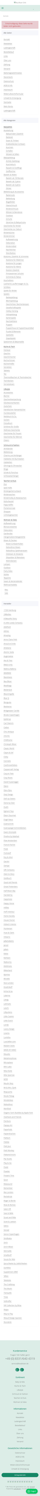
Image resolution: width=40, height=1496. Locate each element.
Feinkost (7, 350)
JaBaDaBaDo (9, 941)
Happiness (8, 899)
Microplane (8, 1062)
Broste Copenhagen (12, 715)
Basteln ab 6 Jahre (13, 185)
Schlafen (9, 151)
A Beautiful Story (10, 618)
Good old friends (10, 882)
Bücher (6, 396)
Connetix (7, 761)
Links (6, 56)
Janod (6, 945)
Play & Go (7, 1163)
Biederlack (8, 690)
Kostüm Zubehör (12, 270)
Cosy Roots (8, 777)
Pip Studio (8, 1159)
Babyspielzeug (9, 157)
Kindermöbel (11, 246)
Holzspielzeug (11, 314)
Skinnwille (7, 1251)
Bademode (10, 195)
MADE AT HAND (10, 1050)
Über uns (7, 60)
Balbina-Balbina (10, 669)
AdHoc (6, 631)
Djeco (6, 786)
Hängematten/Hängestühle (14, 537)
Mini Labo (8, 1066)
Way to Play (8, 1314)
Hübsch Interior (10, 924)
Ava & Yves (8, 660)
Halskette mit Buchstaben (14, 459)
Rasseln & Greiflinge (14, 168)
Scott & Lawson (10, 1221)
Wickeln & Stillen (12, 154)
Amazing (7, 635)
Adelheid (7, 627)
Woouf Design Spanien (13, 1318)
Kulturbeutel (8, 501)
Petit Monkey (9, 1150)
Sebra (6, 1226)
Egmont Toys (9, 811)
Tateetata (7, 1280)
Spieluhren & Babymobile (14, 341)
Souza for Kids (9, 1259)
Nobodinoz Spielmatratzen (16, 550)
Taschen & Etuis (20, 1398)
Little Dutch (8, 1020)
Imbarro (7, 937)
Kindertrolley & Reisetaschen (15, 498)
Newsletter (8, 43)
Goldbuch (8, 878)
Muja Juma (8, 1092)
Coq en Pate (8, 773)
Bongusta (7, 702)
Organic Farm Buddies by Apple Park (18, 1113)
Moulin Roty (8, 1083)
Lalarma (7, 995)
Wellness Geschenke (12, 430)
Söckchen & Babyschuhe (16, 222)
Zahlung (7, 64)
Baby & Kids (20, 1382)
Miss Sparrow (9, 1075)
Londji (6, 1025)
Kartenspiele (11, 318)
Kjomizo (7, 974)
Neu (6, 589)
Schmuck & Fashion (20, 1394)
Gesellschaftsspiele (13, 307)
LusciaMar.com (10, 1041)
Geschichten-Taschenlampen (17, 304)
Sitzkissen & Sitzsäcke (14, 554)
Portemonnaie (9, 508)
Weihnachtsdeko (10, 584)
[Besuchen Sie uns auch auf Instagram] (22, 1369)
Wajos (6, 1309)
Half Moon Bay (9, 891)
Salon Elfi (7, 1209)
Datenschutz (9, 81)
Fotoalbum (8, 423)
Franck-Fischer (9, 844)
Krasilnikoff (8, 987)
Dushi (6, 807)
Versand (7, 68)
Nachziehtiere (11, 321)
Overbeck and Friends (12, 1117)
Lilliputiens (8, 1012)
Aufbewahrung (12, 239)
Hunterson (8, 928)
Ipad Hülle (8, 487)
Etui (5, 484)
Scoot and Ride (10, 1217)
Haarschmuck (11, 205)
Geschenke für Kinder (12, 226)
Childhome (8, 740)
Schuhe (9, 219)
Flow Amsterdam (10, 840)
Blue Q (6, 698)
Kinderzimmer (9, 236)
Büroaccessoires (10, 527)
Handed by (8, 895)
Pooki (6, 1167)
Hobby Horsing (12, 311)
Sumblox (7, 1267)
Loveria (6, 1033)
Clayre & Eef (8, 752)
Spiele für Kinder (10, 290)
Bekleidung (10, 198)
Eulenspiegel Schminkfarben (15, 828)
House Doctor (9, 920)
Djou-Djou (8, 790)
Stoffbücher (10, 171)
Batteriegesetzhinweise (13, 73)
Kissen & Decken (10, 540)
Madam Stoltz (9, 1046)
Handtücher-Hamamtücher (14, 409)
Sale (6, 593)
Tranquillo (8, 1293)
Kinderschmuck (12, 209)
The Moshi (8, 1288)
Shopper (7, 511)
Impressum (8, 89)
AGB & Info (8, 85)
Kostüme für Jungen (14, 263)
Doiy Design (8, 794)
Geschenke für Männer (13, 437)
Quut (6, 1180)
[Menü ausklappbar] (2, 8)
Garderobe (8, 533)
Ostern (6, 440)
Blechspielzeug (12, 301)
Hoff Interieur (9, 911)
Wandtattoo (11, 253)
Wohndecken (11, 561)
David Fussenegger (11, 782)
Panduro (7, 1121)
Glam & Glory (9, 874)
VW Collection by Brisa (12, 1305)
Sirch (6, 1242)
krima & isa (8, 991)
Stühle (6, 574)
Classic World (9, 748)
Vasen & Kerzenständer (13, 581)
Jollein (6, 949)
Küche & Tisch (20, 1386)
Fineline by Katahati (11, 836)
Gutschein (8, 406)
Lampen (7, 564)
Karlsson (7, 958)
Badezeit (9, 137)
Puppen (9, 324)
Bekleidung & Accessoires (14, 191)
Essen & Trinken (12, 140)
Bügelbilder (10, 202)
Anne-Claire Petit (10, 639)
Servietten (8, 367)
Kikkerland (8, 970)
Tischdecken (8, 381)
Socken (7, 420)
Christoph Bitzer (10, 744)
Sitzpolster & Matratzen (15, 557)
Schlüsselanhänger (11, 476)
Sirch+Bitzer (8, 1247)
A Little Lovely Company (13, 623)
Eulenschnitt (8, 824)
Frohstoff (7, 853)
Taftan (6, 1276)
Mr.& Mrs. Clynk (10, 1087)
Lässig (6, 999)
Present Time (9, 1175)
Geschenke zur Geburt (13, 229)
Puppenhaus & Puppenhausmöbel (20, 328)
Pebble (6, 1142)
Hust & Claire (9, 932)
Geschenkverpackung (12, 399)
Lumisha (7, 1037)
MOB (6, 1079)
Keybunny (7, 962)
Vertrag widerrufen (20, 1475)
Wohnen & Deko (20, 1402)
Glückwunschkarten (11, 403)
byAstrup (7, 719)
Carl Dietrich (8, 723)
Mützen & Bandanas (14, 212)
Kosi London (9, 983)
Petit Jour (7, 1146)
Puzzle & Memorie (13, 331)
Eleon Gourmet (10, 815)
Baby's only (8, 664)
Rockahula (8, 1196)
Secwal (6, 1230)
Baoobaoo (8, 677)
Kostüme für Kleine (13, 266)
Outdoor (9, 215)
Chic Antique (9, 731)
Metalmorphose (10, 1058)
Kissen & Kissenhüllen (14, 544)
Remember (8, 1188)
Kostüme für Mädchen (15, 260)
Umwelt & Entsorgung (12, 98)
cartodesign (17, 1489)
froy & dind (8, 857)
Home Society (9, 916)
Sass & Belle (8, 1213)
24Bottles (7, 614)
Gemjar (7, 865)
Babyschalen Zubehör (14, 134)
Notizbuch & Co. (10, 416)
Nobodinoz (8, 1104)
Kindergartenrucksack (12, 491)
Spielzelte (9, 335)
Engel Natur (8, 819)
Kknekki (7, 978)
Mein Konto (8, 106)
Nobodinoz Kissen (13, 547)
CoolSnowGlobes (10, 765)
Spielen (7, 294)
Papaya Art (8, 1125)
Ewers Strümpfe (10, 832)
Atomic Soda (9, 652)
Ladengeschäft (9, 48)
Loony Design (9, 1029)
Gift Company (9, 870)
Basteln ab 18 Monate (14, 178)
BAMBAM (7, 673)
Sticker (8, 188)
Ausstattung (8, 130)
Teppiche (7, 578)
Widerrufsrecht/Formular (13, 94)
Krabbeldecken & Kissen (15, 144)
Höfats (6, 907)
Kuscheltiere (8, 280)
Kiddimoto (8, 966)
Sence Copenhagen (11, 1234)
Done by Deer (9, 803)
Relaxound (8, 1184)
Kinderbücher (9, 232)
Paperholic (8, 1129)
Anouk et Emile (10, 643)
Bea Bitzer (8, 681)
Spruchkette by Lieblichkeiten (15, 1263)
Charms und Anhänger (13, 455)
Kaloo (6, 953)
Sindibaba (8, 1238)
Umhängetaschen (11, 515)
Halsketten (8, 462)
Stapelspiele (11, 338)
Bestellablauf (9, 52)
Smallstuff (7, 1255)
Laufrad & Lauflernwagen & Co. (16, 284)
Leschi (6, 1008)
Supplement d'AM (11, 1272)
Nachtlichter (11, 249)
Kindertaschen (9, 494)
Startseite (7, 102)
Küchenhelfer (9, 363)
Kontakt (7, 39)
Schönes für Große (11, 426)
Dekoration (10, 243)
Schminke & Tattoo (13, 277)
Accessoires (8, 392)
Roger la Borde (10, 1200)
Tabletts (7, 370)
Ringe (6, 469)
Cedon (6, 727)
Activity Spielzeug (12, 161)
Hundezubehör (10, 413)
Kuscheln (9, 147)
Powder (7, 1171)
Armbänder (8, 448)
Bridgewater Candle (11, 710)
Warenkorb (8, 77)
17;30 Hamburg (10, 610)
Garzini (6, 861)
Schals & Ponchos (11, 472)
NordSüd (7, 1108)
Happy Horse (9, 903)
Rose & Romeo (10, 1205)
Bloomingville (9, 694)
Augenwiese (8, 656)
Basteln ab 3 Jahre (13, 181)
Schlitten (7, 287)
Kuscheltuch (11, 164)
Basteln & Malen (10, 174)
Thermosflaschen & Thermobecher (17, 377)
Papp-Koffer (8, 505)
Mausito (7, 1054)
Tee (5, 374)
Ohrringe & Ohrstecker (13, 465)
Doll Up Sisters (9, 798)
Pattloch (7, 1138)
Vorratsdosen (9, 384)
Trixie (6, 1297)
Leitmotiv (7, 1004)
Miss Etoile (8, 1071)
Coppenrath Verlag (11, 769)
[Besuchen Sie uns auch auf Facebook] (17, 1369)
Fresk (6, 849)
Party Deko (8, 571)
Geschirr (7, 353)
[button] (25, 8)
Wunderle (7, 1322)
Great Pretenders (10, 886)
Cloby (6, 757)
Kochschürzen (9, 360)
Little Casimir (9, 1016)
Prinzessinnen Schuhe (15, 273)
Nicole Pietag (9, 1096)
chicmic (7, 736)
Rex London (8, 1192)
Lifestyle (20, 1390)
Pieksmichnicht (10, 1154)
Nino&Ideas (8, 1100)
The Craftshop (9, 1284)
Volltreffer (7, 1301)
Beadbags (7, 685)
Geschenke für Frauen (12, 433)
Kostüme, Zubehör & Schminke (16, 256)
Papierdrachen (10, 1133)
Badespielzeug (11, 297)
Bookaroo (8, 706)
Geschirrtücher (10, 357)
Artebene (7, 648)
